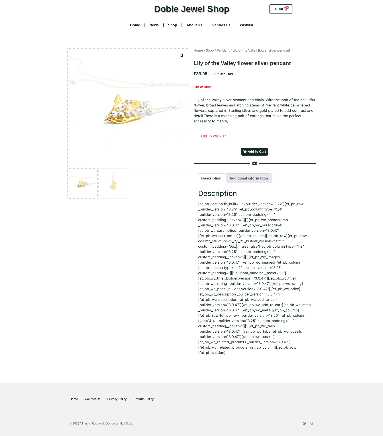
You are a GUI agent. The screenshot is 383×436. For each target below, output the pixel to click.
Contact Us (221, 25)
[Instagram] (311, 423)
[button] (182, 56)
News (154, 25)
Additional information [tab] (248, 178)
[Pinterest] (304, 423)
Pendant (223, 50)
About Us (194, 25)
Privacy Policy (117, 399)
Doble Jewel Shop (191, 9)
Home (135, 25)
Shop (172, 25)
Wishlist (246, 25)
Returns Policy (143, 399)
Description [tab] (211, 178)
